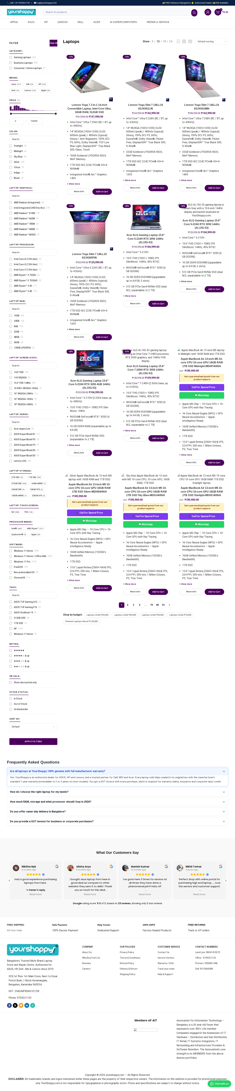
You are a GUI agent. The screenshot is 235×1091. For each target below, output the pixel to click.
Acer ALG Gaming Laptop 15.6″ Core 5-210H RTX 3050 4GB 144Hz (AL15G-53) (89, 384)
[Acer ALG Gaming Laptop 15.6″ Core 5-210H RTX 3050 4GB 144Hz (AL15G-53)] (89, 363)
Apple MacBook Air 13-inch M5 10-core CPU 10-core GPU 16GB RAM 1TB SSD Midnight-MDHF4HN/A (202, 363)
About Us (87, 952)
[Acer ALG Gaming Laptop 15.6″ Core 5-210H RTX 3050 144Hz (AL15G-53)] (146, 217)
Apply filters (33, 741)
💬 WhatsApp (202, 395)
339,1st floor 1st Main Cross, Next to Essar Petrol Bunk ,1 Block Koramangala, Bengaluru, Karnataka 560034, (33, 980)
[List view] (178, 41)
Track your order (166, 968)
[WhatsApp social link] (32, 1005)
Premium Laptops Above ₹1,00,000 (81, 621)
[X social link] (15, 1005)
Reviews (86, 963)
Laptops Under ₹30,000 (97, 615)
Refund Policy (127, 963)
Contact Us (163, 952)
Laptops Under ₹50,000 (153, 615)
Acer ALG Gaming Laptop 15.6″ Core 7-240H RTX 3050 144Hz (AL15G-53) (145, 370)
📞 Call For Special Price (201, 387)
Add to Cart (102, 191)
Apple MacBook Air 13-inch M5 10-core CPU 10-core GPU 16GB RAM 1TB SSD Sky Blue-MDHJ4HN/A (146, 492)
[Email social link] (21, 1005)
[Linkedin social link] (26, 1005)
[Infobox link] (15, 928)
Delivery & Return (128, 968)
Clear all (53, 43)
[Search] (194, 12)
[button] (225, 880)
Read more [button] (35, 894)
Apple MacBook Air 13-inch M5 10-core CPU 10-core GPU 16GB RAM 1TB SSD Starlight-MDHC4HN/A (202, 492)
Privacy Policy (127, 952)
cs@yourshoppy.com (47, 3)
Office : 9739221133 (205, 957)
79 (151, 605)
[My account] (208, 12)
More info (79, 191)
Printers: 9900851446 (206, 963)
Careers (86, 968)
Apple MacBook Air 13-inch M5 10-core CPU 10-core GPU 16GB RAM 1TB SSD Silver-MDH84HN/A (89, 488)
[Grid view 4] (190, 41)
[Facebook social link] (9, 1005)
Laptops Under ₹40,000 (125, 615)
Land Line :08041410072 (207, 952)
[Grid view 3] (184, 41)
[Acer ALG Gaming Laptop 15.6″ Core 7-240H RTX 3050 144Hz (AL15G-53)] (146, 355)
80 (157, 605)
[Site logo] (21, 11)
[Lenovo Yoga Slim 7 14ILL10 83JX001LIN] (146, 78)
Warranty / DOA (166, 963)
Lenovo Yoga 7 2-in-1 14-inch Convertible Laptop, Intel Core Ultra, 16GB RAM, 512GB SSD (89, 109)
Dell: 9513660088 (204, 968)
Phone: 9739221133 (20, 997)
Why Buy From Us (91, 957)
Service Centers (166, 957)
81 (163, 605)
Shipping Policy (127, 974)
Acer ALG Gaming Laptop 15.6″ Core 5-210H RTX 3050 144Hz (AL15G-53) (145, 239)
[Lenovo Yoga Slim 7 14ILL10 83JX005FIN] (89, 227)
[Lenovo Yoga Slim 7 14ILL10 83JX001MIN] (202, 78)
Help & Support (165, 974)
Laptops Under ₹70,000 (180, 615)
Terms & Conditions (130, 957)
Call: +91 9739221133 (20, 3)
